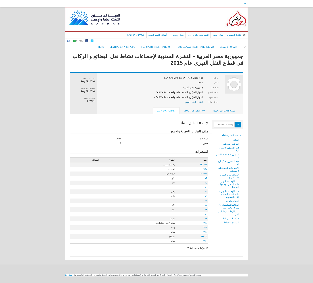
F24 (244, 47)
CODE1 (203, 173)
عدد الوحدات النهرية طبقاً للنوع (229, 176)
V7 (206, 204)
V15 (205, 241)
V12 (205, 232)
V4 (206, 191)
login (245, 3)
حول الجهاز (217, 35)
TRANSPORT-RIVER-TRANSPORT (157, 47)
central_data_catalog (122, 47)
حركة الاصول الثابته (229, 218)
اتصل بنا (69, 275)
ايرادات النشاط (231, 222)
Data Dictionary (228, 47)
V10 (205, 222)
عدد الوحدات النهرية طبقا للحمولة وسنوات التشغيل (228, 184)
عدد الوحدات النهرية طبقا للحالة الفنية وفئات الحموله (229, 194)
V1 (206, 178)
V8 (206, 209)
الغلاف (236, 139)
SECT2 (204, 236)
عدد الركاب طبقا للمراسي (228, 213)
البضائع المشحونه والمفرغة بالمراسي (228, 206)
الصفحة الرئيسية (244, 35)
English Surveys (136, 35)
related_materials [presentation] (224, 110)
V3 (206, 187)
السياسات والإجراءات (198, 35)
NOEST (203, 164)
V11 (205, 227)
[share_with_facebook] (86, 41)
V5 (206, 196)
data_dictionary (231, 135)
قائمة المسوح (234, 35)
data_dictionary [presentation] (166, 110)
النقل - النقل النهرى (193, 102)
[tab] (224, 110)
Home (101, 47)
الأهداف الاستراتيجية (158, 35)
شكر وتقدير (178, 35)
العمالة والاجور (232, 200)
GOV (205, 169)
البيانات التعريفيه (231, 143)
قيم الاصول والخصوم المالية (228, 149)
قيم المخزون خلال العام (228, 163)
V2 (206, 182)
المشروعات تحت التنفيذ (227, 156)
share (79, 41)
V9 (206, 214)
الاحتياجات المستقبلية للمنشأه (228, 169)
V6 (206, 200)
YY (206, 218)
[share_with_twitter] (92, 41)
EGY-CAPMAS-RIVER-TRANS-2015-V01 (196, 47)
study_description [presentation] (194, 110)
